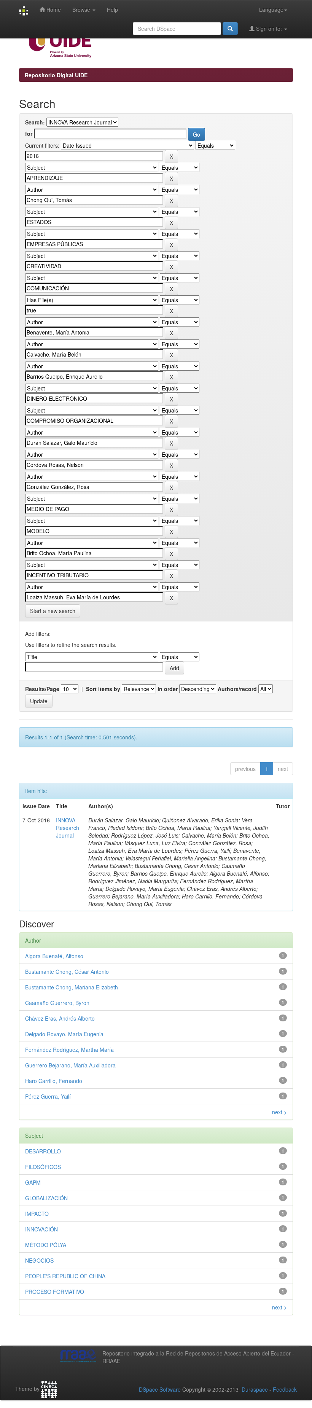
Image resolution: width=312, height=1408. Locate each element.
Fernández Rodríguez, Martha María (69, 1049)
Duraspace (255, 1389)
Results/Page (42, 689)
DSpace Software (160, 1389)
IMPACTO (37, 1213)
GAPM (33, 1182)
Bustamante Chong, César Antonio (67, 971)
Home (53, 9)
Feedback (285, 1389)
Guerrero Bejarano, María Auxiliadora (70, 1065)
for (28, 133)
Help (112, 9)
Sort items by (103, 689)
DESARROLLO (43, 1151)
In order (168, 689)
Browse (82, 9)
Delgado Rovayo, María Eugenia (64, 1034)
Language (271, 9)
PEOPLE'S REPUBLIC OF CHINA (65, 1276)
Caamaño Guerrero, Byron (57, 1003)
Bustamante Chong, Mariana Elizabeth (71, 987)
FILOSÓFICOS (43, 1167)
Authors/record (237, 689)
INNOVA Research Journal (67, 827)
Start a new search (52, 611)
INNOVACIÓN (41, 1229)
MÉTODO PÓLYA (45, 1245)
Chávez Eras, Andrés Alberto (60, 1018)
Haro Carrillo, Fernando (53, 1081)
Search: (35, 122)
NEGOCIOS (39, 1260)
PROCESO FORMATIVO (54, 1291)
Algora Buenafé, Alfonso (54, 956)
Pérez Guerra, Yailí (48, 1096)
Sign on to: (269, 28)
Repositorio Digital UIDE (56, 75)
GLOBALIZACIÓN (46, 1198)
